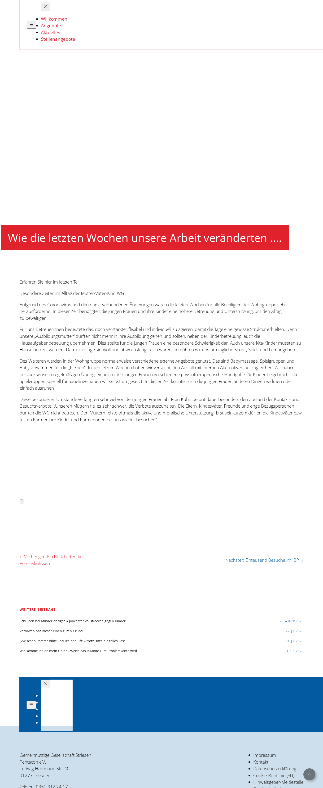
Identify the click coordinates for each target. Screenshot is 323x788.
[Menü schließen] (45, 6)
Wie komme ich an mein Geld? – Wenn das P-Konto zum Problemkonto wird (78, 651)
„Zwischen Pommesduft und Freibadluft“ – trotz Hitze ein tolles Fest (72, 641)
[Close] (21, 501)
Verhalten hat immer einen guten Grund (51, 631)
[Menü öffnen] (31, 25)
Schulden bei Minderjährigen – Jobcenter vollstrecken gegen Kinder (73, 621)
